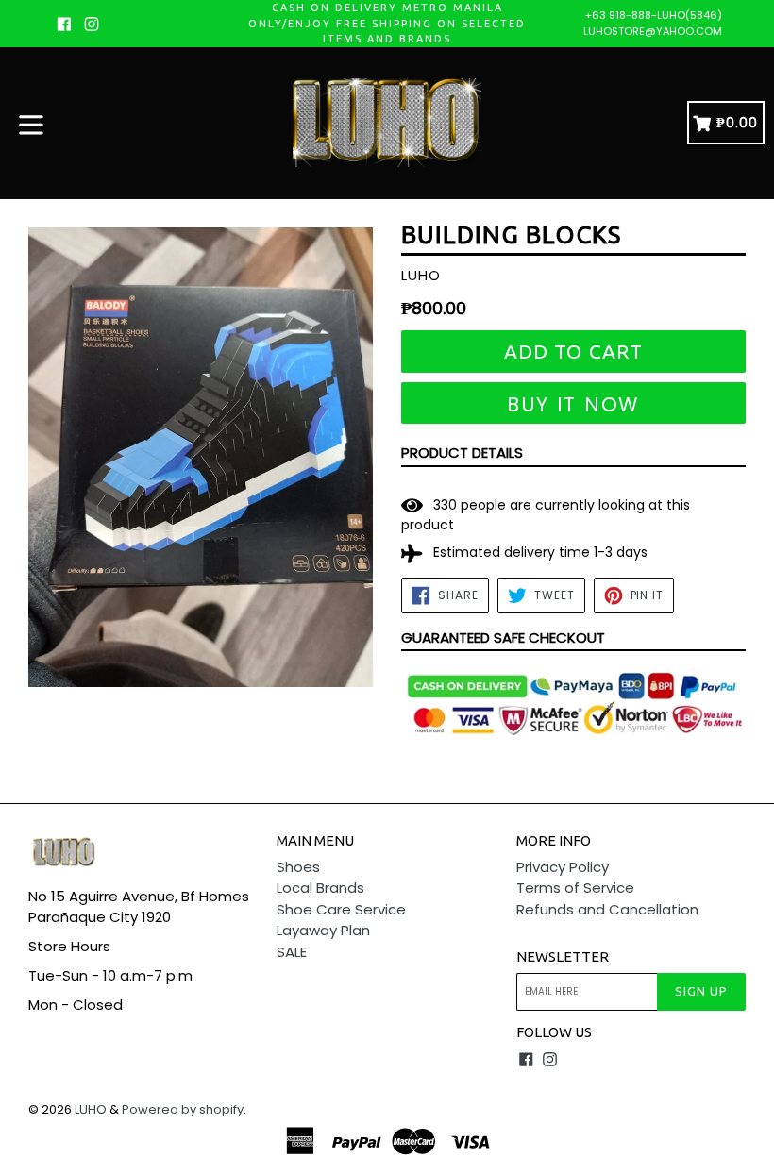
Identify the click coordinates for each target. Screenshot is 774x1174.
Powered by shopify (183, 1109)
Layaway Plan (323, 930)
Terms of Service (575, 887)
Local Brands (320, 887)
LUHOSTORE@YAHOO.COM (652, 31)
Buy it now (573, 404)
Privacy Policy (562, 867)
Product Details (462, 452)
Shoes (298, 867)
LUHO (91, 1109)
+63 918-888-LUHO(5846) (653, 15)
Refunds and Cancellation (607, 909)
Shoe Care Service (341, 909)
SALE (292, 952)
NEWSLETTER (562, 956)
